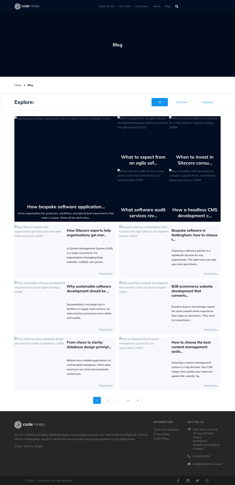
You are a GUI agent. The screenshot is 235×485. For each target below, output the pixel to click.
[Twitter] (197, 480)
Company (207, 102)
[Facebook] (178, 480)
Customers (141, 6)
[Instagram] (207, 480)
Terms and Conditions (166, 429)
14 (127, 400)
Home (17, 85)
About (156, 6)
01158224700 (201, 456)
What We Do (106, 6)
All (159, 102)
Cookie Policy (161, 438)
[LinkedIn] (188, 480)
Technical (181, 102)
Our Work (125, 6)
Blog (168, 6)
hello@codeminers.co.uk (207, 463)
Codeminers (29, 425)
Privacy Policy (161, 434)
